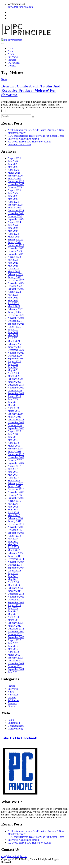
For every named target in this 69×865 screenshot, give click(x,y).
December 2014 (16, 559)
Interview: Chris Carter (19, 144)
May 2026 (13, 167)
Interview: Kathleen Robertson (23, 138)
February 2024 (15, 239)
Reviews (12, 703)
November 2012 (16, 631)
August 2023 (14, 257)
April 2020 (13, 373)
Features (12, 59)
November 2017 (16, 457)
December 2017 (16, 454)
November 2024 (16, 213)
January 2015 (14, 556)
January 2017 (14, 486)
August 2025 (14, 190)
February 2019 (15, 413)
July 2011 (12, 672)
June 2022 (13, 297)
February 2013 (15, 622)
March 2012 (14, 654)
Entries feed (14, 722)
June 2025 (13, 196)
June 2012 (13, 646)
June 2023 (13, 262)
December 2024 (16, 210)
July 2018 (13, 434)
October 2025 (15, 187)
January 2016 (14, 521)
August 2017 (14, 466)
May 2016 (13, 509)
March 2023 (14, 271)
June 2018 (13, 437)
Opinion (12, 697)
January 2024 (14, 242)
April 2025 (13, 201)
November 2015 (16, 527)
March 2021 (14, 341)
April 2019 (13, 408)
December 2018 (16, 419)
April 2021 (13, 338)
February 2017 (15, 483)
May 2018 (13, 439)
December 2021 (16, 315)
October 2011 (15, 666)
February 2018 (15, 448)
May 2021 (13, 335)
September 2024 (16, 219)
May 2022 (13, 300)
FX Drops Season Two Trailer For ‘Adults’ (30, 141)
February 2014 (15, 588)
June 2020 (13, 367)
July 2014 (13, 573)
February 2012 (15, 657)
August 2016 (14, 500)
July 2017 (13, 469)
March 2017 (14, 480)
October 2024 (15, 216)
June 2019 (13, 402)
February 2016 (15, 518)
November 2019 (16, 387)
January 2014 (14, 590)
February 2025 (15, 204)
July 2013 (13, 608)
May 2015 (13, 544)
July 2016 (13, 503)
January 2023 (14, 277)
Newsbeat (13, 694)
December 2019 (16, 384)
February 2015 (15, 553)
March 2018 (14, 445)
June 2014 (13, 576)
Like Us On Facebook (19, 738)
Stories (11, 706)
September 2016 (16, 498)
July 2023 (13, 259)
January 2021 (14, 347)
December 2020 (16, 349)
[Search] (33, 116)
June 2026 (13, 164)
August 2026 (14, 158)
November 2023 (16, 248)
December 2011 (16, 660)
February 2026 (15, 175)
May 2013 (13, 614)
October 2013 (15, 599)
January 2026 (14, 178)
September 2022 (16, 288)
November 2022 (16, 283)
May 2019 (13, 405)
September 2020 (16, 358)
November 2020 (16, 352)
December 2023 (16, 245)
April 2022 (13, 303)
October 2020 (15, 355)
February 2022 (15, 309)
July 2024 (13, 225)
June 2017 (13, 471)
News (11, 54)
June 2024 (13, 227)
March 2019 (14, 410)
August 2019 (14, 396)
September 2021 (16, 323)
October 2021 (15, 320)
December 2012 (16, 628)
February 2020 (15, 378)
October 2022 (15, 286)
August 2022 (14, 291)
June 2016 (13, 506)
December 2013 (16, 593)
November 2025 (16, 184)
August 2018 (14, 431)
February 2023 (15, 274)
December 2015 (16, 524)
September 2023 (16, 254)
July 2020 (13, 364)
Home (11, 48)
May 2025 (13, 198)
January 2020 (14, 381)
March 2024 (14, 236)
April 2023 (13, 268)
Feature (11, 685)
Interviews (13, 56)
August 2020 (14, 361)
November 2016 (16, 492)
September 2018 (16, 428)
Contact (12, 65)
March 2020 (14, 376)
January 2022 (14, 312)
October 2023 (15, 251)
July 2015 (13, 538)
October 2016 (15, 495)
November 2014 (16, 561)
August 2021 (14, 326)
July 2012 (13, 643)
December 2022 (16, 280)
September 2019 (16, 393)
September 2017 (16, 463)
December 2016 (16, 489)
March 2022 (14, 306)
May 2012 (13, 649)
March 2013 (14, 620)
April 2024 (13, 233)
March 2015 (14, 550)
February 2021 (15, 344)
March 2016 (14, 515)
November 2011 (16, 663)
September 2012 (16, 637)
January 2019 (14, 416)
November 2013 (16, 596)
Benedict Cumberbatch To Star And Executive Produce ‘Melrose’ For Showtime (30, 90)
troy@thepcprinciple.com (20, 6)
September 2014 (16, 567)
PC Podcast (13, 62)
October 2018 (15, 425)
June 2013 (13, 611)
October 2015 (15, 529)
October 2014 (15, 564)
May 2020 (13, 370)
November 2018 (16, 422)
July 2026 (13, 161)
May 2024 (13, 230)
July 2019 (13, 399)
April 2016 (13, 512)
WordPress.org (15, 728)
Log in (11, 720)
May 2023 (13, 265)
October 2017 (15, 460)
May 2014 (13, 579)
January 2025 (14, 207)
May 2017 (13, 474)
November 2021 (16, 318)
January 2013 (14, 625)
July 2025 (13, 193)
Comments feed (16, 725)
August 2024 (14, 222)
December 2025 (16, 181)
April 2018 (13, 442)
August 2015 (14, 535)
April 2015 (13, 547)
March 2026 (14, 172)
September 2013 (16, 602)
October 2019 (15, 390)
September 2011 (16, 669)
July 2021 (13, 329)
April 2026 (13, 169)
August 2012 (14, 640)
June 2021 (13, 332)
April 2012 (13, 651)
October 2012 (15, 634)
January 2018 (14, 451)
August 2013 (14, 605)
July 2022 (13, 294)
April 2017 (13, 477)
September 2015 (16, 532)
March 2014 (14, 585)
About (11, 51)
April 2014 (13, 582)
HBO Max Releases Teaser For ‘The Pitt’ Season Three (36, 135)
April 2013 (13, 617)
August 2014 (14, 570)
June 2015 (13, 541)
